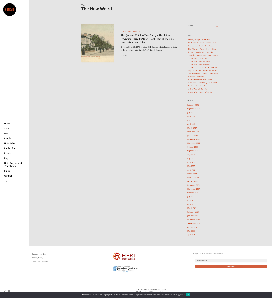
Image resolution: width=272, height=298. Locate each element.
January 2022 (192, 181)
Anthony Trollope (194, 40)
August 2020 (192, 227)
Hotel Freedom (193, 58)
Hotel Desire (201, 55)
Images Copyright (39, 254)
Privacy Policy (37, 258)
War (206, 89)
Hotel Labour (204, 58)
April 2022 (191, 170)
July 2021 (190, 196)
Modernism (200, 77)
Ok (188, 295)
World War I (209, 92)
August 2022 (192, 154)
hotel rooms (192, 67)
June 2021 (191, 200)
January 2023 (192, 135)
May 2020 (191, 231)
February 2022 (193, 177)
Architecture (206, 40)
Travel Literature (201, 86)
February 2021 (193, 212)
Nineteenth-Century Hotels (197, 80)
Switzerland (213, 83)
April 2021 (191, 204)
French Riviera (211, 49)
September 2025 (193, 109)
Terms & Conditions (40, 261)
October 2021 (192, 193)
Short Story (203, 83)
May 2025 (191, 116)
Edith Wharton (193, 49)
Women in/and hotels (195, 92)
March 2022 (192, 174)
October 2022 (192, 147)
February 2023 (193, 132)
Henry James (199, 52)
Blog (122, 31)
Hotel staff (214, 67)
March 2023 (192, 128)
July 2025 (190, 112)
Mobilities (191, 77)
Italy (189, 70)
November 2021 (193, 189)
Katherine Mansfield (210, 70)
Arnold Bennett (193, 43)
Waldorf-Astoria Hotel (195, 89)
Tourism (191, 86)
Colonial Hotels (211, 43)
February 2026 (193, 105)
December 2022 (193, 139)
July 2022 (190, 158)
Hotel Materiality (204, 61)
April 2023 (191, 124)
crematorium (192, 46)
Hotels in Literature (132, 31)
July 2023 (190, 120)
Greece (190, 52)
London (204, 74)
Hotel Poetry (192, 64)
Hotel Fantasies (213, 55)
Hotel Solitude (204, 67)
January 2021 (192, 216)
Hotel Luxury (192, 61)
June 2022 (191, 162)
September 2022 (193, 151)
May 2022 (191, 166)
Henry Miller (209, 52)
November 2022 (193, 143)
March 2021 (192, 208)
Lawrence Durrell (194, 74)
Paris (210, 80)
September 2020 (193, 223)
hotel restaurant (204, 64)
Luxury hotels (213, 74)
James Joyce (197, 70)
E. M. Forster (209, 46)
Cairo (202, 43)
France (202, 49)
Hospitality (191, 55)
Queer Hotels (192, 83)
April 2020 (191, 235)
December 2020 (193, 219)
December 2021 (193, 185)
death (201, 46)
